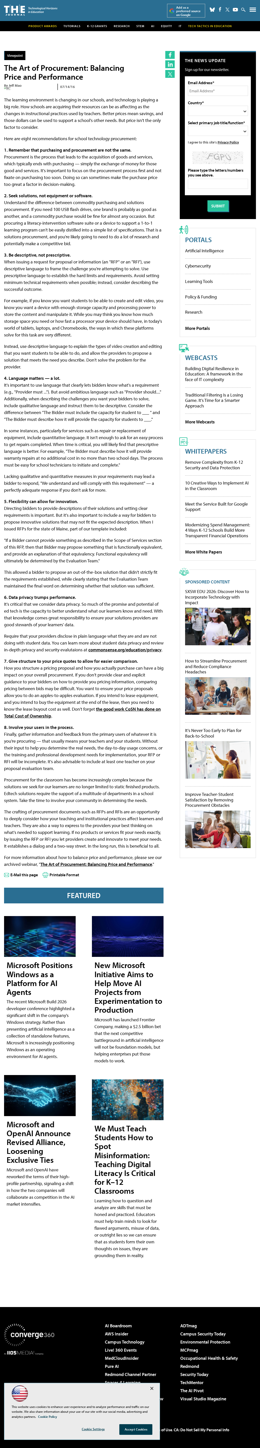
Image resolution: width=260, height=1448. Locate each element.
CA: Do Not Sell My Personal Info (201, 1429)
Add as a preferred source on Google (188, 11)
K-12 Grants (97, 26)
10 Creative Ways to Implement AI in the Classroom (217, 485)
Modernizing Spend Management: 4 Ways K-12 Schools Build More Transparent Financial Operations (217, 530)
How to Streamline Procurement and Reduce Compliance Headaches (216, 666)
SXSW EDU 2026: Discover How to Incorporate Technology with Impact (217, 597)
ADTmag (188, 1326)
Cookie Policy (47, 1417)
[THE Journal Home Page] (30, 10)
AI (152, 26)
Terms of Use (161, 1429)
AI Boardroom (118, 1326)
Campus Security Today (203, 1334)
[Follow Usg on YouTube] (235, 9)
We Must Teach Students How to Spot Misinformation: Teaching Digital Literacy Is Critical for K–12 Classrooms (124, 1159)
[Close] (151, 1388)
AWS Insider (116, 1334)
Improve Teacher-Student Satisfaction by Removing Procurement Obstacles (209, 800)
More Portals (197, 328)
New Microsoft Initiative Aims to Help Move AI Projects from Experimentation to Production (128, 987)
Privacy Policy (228, 142)
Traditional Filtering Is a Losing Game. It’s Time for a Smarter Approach (214, 400)
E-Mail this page (24, 874)
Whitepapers (206, 450)
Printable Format (64, 874)
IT (180, 26)
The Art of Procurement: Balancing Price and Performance (96, 864)
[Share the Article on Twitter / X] (170, 74)
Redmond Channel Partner (130, 1374)
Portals (198, 239)
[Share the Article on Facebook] (170, 55)
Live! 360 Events (121, 1350)
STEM (140, 26)
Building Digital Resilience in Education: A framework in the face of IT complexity (214, 374)
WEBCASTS (201, 357)
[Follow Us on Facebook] (220, 9)
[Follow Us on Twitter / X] (227, 10)
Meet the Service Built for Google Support (216, 506)
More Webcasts (200, 422)
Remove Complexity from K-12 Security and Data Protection (214, 465)
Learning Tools (199, 281)
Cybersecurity (198, 266)
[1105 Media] (29, 1380)
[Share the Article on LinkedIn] (170, 64)
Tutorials (71, 26)
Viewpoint (15, 55)
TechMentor (191, 1382)
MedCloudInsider (122, 1358)
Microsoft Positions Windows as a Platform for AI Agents (40, 978)
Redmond (189, 1366)
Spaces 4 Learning (122, 1382)
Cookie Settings (93, 1429)
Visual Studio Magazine (203, 1399)
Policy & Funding (201, 297)
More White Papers (203, 552)
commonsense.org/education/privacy (124, 650)
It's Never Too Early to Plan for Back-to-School (213, 733)
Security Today (194, 1374)
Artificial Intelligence (204, 251)
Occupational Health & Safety (209, 1358)
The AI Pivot (192, 1390)
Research (122, 26)
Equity (166, 26)
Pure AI (112, 1366)
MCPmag (189, 1350)
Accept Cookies (136, 1429)
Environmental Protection (205, 1342)
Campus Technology (124, 1342)
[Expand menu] (252, 11)
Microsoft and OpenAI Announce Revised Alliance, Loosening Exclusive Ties (39, 1142)
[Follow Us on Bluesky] (212, 9)
